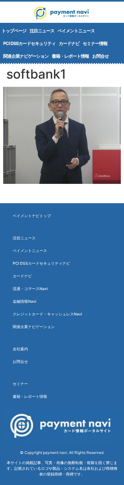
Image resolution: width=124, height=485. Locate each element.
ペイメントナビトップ (32, 215)
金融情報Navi (24, 301)
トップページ (14, 30)
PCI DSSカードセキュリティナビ (41, 263)
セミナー (20, 383)
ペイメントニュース (76, 30)
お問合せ (100, 56)
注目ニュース (42, 30)
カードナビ (69, 43)
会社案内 (20, 348)
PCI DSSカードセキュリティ (29, 43)
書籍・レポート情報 (70, 56)
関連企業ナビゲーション (26, 56)
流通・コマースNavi (30, 288)
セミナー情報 (95, 43)
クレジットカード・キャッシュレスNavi (47, 314)
